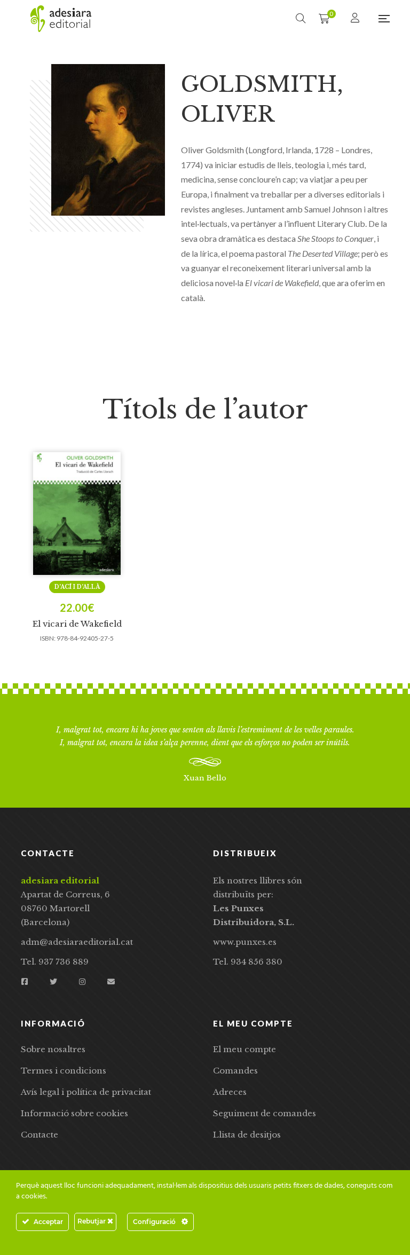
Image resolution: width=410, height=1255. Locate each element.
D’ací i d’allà (77, 586)
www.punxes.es (245, 942)
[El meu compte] (356, 18)
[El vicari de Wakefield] (77, 513)
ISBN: (48, 638)
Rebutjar (92, 1221)
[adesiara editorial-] (61, 18)
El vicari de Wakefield (77, 624)
